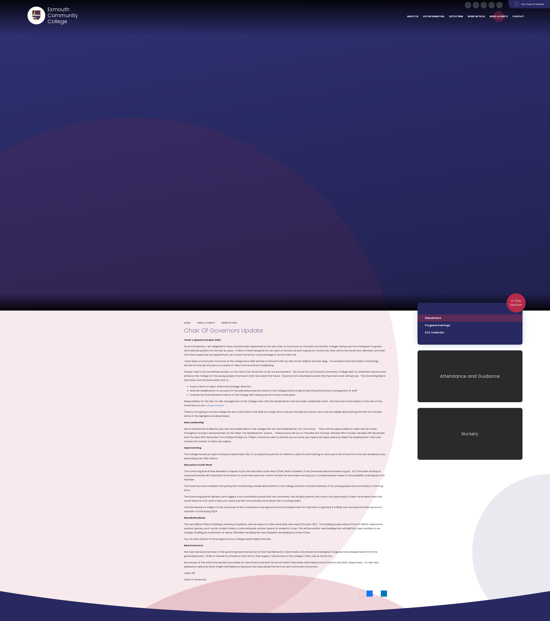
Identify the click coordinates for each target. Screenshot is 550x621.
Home (187, 322)
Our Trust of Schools (532, 4)
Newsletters (229, 322)
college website (214, 405)
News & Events (206, 322)
